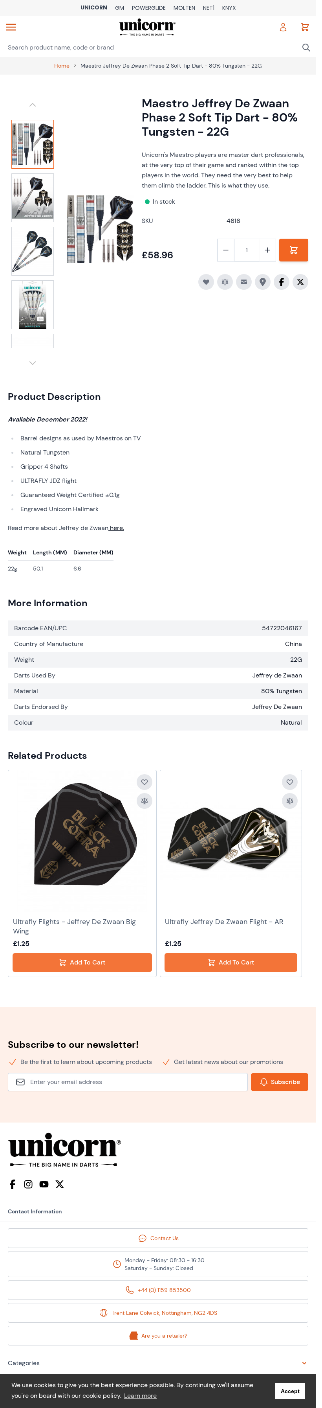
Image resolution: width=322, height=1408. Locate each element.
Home (62, 65)
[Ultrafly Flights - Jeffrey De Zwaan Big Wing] (82, 841)
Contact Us (164, 1238)
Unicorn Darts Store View (94, 8)
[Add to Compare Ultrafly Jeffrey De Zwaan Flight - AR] (290, 801)
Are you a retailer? (164, 1335)
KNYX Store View (229, 8)
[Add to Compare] (225, 282)
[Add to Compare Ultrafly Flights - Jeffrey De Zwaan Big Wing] (144, 801)
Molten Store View (184, 8)
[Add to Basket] (293, 250)
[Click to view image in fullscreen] (100, 229)
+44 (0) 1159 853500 (164, 1290)
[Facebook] (12, 1184)
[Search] (306, 47)
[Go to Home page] (147, 27)
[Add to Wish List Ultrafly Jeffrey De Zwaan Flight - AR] (290, 782)
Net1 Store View (208, 8)
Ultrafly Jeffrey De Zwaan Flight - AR (224, 921)
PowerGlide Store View (148, 8)
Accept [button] (290, 1391)
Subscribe (285, 1082)
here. (117, 528)
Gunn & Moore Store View (119, 8)
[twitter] (59, 1184)
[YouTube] (44, 1184)
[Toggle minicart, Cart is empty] (305, 27)
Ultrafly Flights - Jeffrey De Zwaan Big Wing (74, 926)
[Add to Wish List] (206, 282)
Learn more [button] (140, 1395)
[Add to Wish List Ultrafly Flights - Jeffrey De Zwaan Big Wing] (144, 782)
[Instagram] (28, 1184)
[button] (158, 1363)
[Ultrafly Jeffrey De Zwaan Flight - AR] (231, 841)
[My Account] (283, 27)
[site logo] (158, 1150)
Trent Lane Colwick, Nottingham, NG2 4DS (164, 1312)
